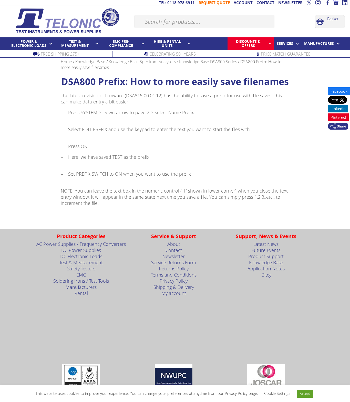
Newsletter (173, 256)
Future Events (266, 250)
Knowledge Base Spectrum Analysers (142, 62)
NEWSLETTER (290, 2)
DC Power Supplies (81, 250)
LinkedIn (338, 108)
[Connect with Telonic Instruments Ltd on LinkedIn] (345, 2)
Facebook (339, 91)
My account (173, 293)
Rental (81, 293)
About (173, 244)
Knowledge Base (90, 62)
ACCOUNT (243, 2)
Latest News (266, 244)
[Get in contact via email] (338, 127)
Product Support (266, 256)
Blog (266, 275)
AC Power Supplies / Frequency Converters (81, 244)
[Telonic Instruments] (67, 20)
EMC (81, 275)
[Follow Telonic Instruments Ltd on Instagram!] (318, 2)
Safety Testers (81, 269)
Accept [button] (305, 393)
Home (66, 62)
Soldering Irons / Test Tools (81, 281)
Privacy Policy (174, 281)
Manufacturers (81, 287)
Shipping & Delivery (173, 287)
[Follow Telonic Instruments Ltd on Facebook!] (327, 2)
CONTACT (265, 2)
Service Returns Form (173, 262)
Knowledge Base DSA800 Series (208, 62)
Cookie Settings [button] (277, 393)
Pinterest (338, 117)
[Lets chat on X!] (309, 2)
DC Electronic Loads (81, 256)
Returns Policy (174, 269)
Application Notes (266, 269)
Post (335, 99)
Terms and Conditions (174, 275)
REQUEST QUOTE (214, 2)
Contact (174, 250)
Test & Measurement (81, 262)
